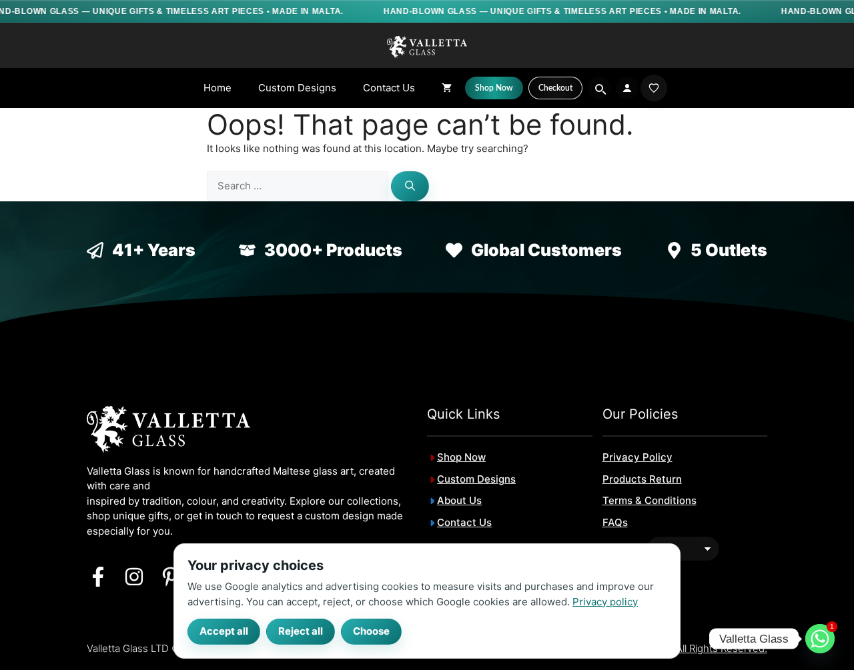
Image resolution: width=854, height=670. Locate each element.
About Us (459, 500)
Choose (371, 631)
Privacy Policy (637, 457)
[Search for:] (299, 185)
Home (217, 87)
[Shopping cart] (446, 88)
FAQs (615, 522)
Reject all (300, 631)
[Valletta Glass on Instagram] (134, 576)
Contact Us (389, 87)
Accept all (223, 631)
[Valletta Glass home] (427, 46)
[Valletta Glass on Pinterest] (170, 576)
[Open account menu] (627, 88)
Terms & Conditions (649, 500)
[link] (653, 88)
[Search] (410, 186)
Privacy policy (605, 601)
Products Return (642, 479)
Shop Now (461, 457)
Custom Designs (297, 87)
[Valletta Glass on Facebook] (98, 576)
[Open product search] (599, 88)
